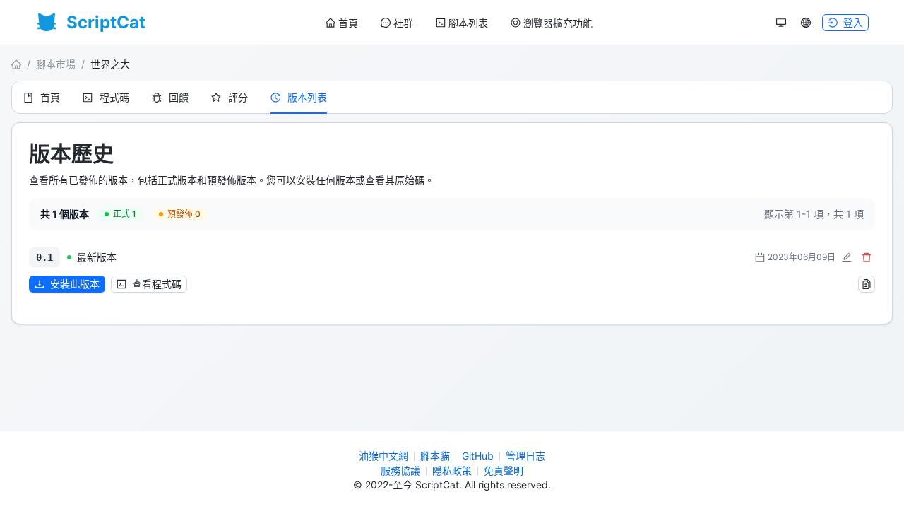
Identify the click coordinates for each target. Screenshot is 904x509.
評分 (238, 97)
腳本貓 (435, 456)
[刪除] (866, 257)
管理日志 (525, 456)
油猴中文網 (383, 456)
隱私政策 (452, 470)
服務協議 (400, 470)
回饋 (179, 97)
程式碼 (114, 97)
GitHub (478, 456)
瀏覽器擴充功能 (558, 23)
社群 (403, 23)
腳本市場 (56, 64)
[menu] (459, 23)
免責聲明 (503, 470)
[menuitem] (341, 23)
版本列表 (307, 97)
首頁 (348, 23)
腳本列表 (468, 23)
